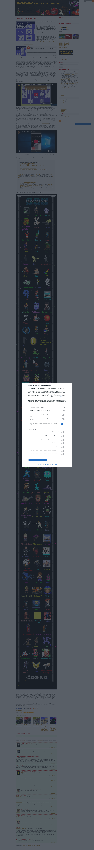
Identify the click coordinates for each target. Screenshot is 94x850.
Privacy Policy (54, 464)
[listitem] (47, 407)
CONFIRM (37, 460)
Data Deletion (40, 464)
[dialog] (47, 425)
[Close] (69, 385)
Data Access (47, 464)
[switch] (63, 410)
